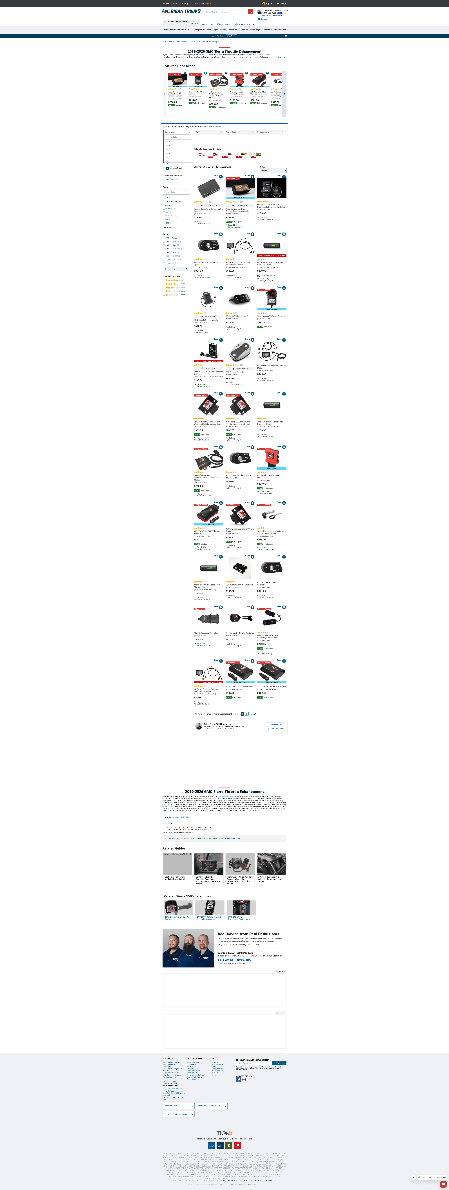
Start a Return (192, 1064)
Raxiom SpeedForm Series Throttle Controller (208, 210)
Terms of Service (250, 1184)
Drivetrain (207, 30)
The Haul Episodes (169, 1077)
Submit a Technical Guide (172, 1075)
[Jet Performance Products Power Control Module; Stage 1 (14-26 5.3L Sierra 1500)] (280, 80)
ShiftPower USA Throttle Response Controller (208, 373)
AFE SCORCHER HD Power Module (240, 687)
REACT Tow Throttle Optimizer (238, 475)
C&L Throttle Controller (235, 372)
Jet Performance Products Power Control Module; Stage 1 (280, 95)
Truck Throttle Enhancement (229, 838)
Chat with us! (192, 1073)
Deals (165, 30)
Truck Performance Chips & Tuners (204, 838)
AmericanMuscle (204, 1139)
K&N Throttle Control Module (206, 320)
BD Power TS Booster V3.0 (237, 316)
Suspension (267, 30)
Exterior (231, 30)
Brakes (190, 30)
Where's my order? (193, 1062)
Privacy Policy (267, 1067)
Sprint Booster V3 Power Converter (198, 94)
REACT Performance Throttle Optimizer (206, 263)
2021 (176, 827)
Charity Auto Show (218, 1069)
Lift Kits (252, 30)
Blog (164, 1079)
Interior (245, 30)
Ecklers (248, 1139)
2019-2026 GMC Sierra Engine (208, 42)
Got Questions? (192, 1069)
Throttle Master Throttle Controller (240, 633)
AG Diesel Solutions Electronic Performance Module (238, 263)
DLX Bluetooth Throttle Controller (239, 585)
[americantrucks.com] (181, 11)
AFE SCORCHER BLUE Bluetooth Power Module (259, 94)
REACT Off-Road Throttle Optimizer (267, 583)
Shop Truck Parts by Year (172, 1062)
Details (208, 3)
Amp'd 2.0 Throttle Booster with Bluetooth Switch (270, 263)
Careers (214, 1066)
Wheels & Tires (280, 30)
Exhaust (223, 30)
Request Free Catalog (170, 1081)
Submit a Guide (217, 1064)
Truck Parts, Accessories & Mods (176, 838)
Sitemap (222, 1181)
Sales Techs (216, 1073)
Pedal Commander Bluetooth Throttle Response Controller (175, 95)
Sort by (262, 167)
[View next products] (284, 94)
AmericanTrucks (221, 1139)
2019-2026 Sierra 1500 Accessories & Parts (179, 42)
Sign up (279, 1063)
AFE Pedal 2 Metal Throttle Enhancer (236, 94)
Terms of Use (192, 1079)
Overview (215, 1062)
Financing (166, 1071)
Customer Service (193, 1071)
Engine (215, 30)
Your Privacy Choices (254, 1181)
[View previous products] (165, 94)
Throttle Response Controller (206, 633)
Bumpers (198, 30)
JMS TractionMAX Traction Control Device (240, 530)
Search (250, 11)
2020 (172, 827)
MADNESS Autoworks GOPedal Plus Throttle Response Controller (271, 206)
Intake (237, 30)
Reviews (214, 1075)
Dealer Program (217, 1071)
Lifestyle (172, 30)
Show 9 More (172, 227)
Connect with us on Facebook (238, 1079)
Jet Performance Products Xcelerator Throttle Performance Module (217, 96)
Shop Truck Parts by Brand (172, 1069)
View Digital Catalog (170, 1083)
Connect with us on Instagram (244, 1079)
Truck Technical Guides (171, 1073)
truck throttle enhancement (225, 796)
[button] (262, 19)
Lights (258, 30)
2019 (168, 827)
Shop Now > (231, 36)
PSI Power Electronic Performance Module (271, 367)
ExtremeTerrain (237, 1139)
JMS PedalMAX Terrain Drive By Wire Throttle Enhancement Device (208, 423)
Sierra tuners (169, 806)
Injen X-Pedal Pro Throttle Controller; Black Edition (267, 636)
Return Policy (191, 1066)
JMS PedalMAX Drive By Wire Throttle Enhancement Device (238, 423)
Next (253, 714)
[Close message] (286, 36)
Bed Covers (181, 30)
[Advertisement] (224, 990)
